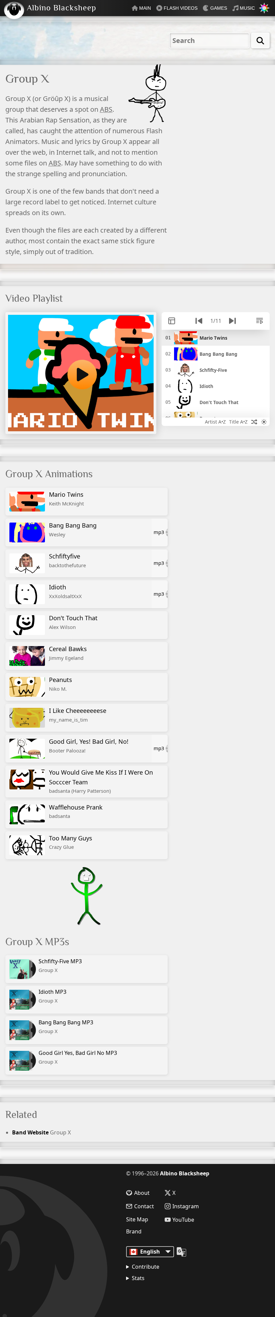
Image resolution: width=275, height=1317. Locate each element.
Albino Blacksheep (184, 1173)
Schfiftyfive (67, 560)
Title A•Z (238, 422)
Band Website (30, 1132)
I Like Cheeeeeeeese (77, 714)
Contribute (145, 1266)
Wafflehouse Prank (76, 811)
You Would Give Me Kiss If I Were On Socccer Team (101, 781)
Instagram (185, 1206)
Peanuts (60, 684)
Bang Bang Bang (73, 529)
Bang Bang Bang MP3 (66, 1026)
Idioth (65, 591)
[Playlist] (259, 321)
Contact (144, 1206)
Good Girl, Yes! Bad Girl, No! (88, 745)
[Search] (260, 40)
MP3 (159, 532)
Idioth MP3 (52, 996)
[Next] (232, 321)
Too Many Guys (70, 842)
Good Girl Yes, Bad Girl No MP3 (78, 1057)
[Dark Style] (264, 422)
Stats (138, 1278)
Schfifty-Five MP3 (60, 965)
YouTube (183, 1220)
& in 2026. (157, 1295)
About (142, 1193)
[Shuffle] (254, 422)
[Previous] (199, 321)
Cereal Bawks (68, 653)
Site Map (137, 1219)
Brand (134, 1231)
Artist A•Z (215, 422)
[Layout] (171, 321)
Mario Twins (66, 498)
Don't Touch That (73, 622)
